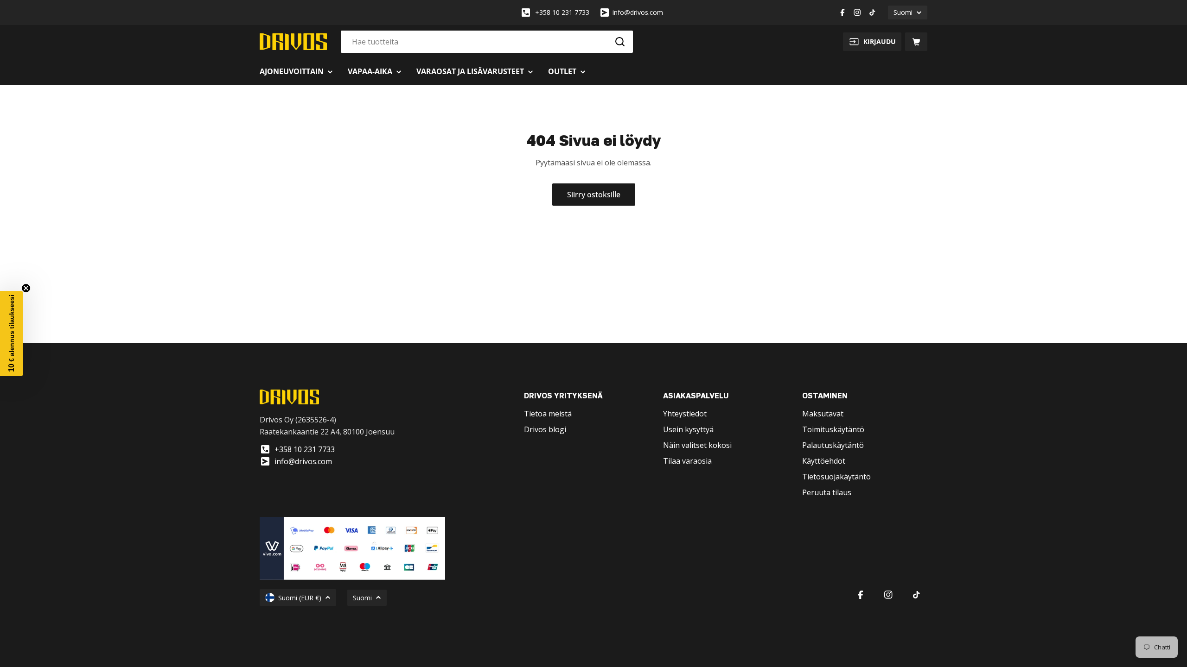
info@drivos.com (638, 12)
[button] (11, 333)
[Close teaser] (26, 288)
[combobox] (487, 42)
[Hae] (619, 41)
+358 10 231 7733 (562, 12)
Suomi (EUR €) (299, 597)
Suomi (903, 12)
